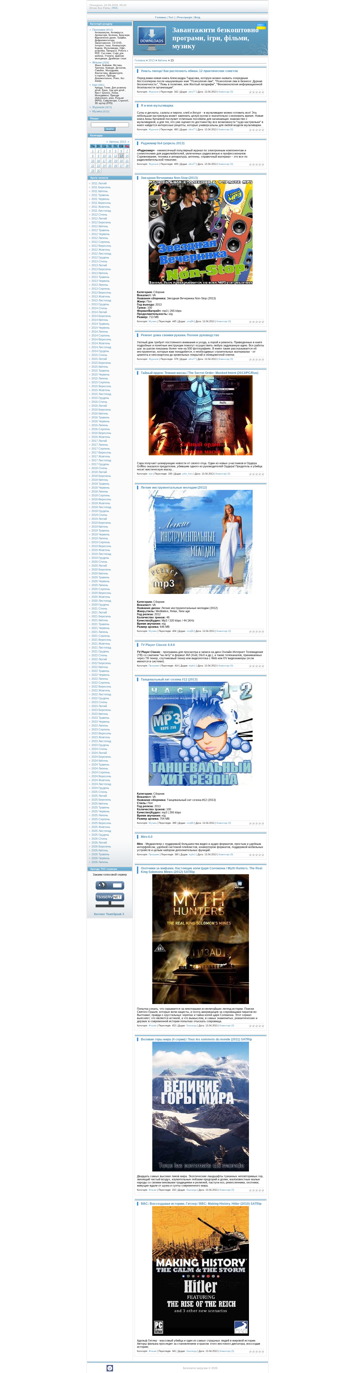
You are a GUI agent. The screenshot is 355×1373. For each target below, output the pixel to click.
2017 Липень (99, 444)
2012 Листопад (101, 253)
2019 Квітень (99, 526)
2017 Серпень (100, 448)
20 (121, 160)
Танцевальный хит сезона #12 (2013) (169, 679)
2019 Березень (101, 522)
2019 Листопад (101, 553)
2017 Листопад (101, 460)
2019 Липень (99, 538)
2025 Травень (100, 807)
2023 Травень (100, 717)
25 (109, 165)
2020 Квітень (99, 573)
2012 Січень (99, 214)
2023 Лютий (99, 706)
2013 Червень (100, 280)
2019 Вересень (101, 546)
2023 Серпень (100, 729)
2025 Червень (100, 811)
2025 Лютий (99, 795)
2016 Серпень (100, 429)
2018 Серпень (100, 495)
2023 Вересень (101, 733)
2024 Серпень (100, 772)
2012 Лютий (99, 218)
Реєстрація (184, 17)
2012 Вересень (101, 245)
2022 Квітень (99, 667)
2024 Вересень (101, 776)
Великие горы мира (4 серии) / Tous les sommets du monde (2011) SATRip (196, 1039)
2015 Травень (100, 370)
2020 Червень (100, 581)
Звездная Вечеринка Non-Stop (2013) (169, 178)
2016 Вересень (101, 433)
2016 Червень (100, 421)
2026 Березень (101, 846)
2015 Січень (99, 355)
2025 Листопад (101, 830)
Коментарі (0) (226, 91)
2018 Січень (99, 468)
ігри (94, 84)
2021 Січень (99, 608)
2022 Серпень (100, 682)
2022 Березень (101, 663)
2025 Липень (99, 815)
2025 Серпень (100, 819)
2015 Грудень (100, 397)
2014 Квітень (99, 319)
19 (115, 160)
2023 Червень (100, 721)
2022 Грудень (100, 698)
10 (104, 155)
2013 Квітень (99, 273)
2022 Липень (99, 678)
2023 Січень (99, 702)
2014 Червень (100, 327)
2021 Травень (100, 624)
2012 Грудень (100, 257)
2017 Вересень (101, 452)
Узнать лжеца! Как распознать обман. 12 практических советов (189, 71)
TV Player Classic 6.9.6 (158, 645)
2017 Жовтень (100, 456)
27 (121, 165)
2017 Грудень (100, 464)
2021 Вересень (101, 639)
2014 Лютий (99, 312)
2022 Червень (100, 674)
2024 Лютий (99, 752)
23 (98, 165)
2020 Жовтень (100, 596)
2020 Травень (100, 577)
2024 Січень (99, 748)
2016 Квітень (99, 413)
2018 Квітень (99, 479)
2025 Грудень (100, 834)
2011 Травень (100, 195)
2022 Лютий (99, 659)
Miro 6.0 (147, 837)
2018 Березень (101, 475)
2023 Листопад (101, 741)
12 (115, 155)
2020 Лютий (99, 565)
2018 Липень (99, 491)
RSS (115, 8)
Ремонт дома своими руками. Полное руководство (180, 335)
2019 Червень (100, 534)
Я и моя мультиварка (157, 105)
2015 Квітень (99, 366)
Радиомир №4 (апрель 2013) (163, 143)
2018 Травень (100, 483)
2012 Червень (100, 234)
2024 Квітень (99, 760)
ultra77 (192, 91)
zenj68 (190, 321)
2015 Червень (100, 374)
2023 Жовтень (100, 737)
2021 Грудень (100, 651)
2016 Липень (99, 425)
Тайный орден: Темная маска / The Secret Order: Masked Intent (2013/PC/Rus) (199, 373)
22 (92, 165)
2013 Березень (101, 269)
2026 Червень (100, 858)
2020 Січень (99, 561)
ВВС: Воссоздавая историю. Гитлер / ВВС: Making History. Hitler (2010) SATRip (201, 1204)
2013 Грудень (100, 304)
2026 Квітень (99, 850)
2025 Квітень (99, 803)
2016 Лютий (99, 405)
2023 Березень (101, 709)
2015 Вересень (101, 386)
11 (109, 155)
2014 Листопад (101, 347)
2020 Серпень (100, 589)
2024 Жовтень (100, 780)
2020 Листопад (101, 600)
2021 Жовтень (100, 643)
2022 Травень (100, 670)
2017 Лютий (99, 440)
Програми (98, 29)
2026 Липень (99, 862)
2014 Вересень (101, 339)
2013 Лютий (99, 265)
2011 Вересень (101, 202)
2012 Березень (101, 222)
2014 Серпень (100, 335)
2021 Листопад (101, 647)
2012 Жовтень (100, 249)
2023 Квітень (99, 713)
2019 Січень (99, 514)
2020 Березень (101, 569)
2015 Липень (99, 378)
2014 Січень (99, 308)
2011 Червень (100, 198)
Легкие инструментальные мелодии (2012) (174, 487)
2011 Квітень (99, 191)
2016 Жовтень (100, 436)
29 (92, 170)
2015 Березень (101, 362)
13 (121, 155)
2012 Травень (100, 230)
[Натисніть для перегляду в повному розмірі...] (201, 283)
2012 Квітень (99, 226)
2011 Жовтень (100, 206)
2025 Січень (99, 791)
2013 (151, 60)
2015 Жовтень (100, 390)
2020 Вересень (101, 592)
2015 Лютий (99, 358)
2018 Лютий (99, 472)
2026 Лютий (99, 842)
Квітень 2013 (117, 141)
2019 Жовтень (100, 550)
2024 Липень (99, 768)
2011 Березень (101, 187)
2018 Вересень (101, 499)
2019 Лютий (99, 518)
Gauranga (191, 1025)
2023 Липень (99, 725)
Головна (160, 17)
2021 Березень (101, 616)
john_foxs (187, 473)
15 (92, 160)
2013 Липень (99, 284)
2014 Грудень (100, 351)
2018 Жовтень (100, 503)
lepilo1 (192, 665)
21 (127, 160)
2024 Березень (101, 756)
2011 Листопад (101, 210)
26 (115, 165)
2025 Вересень (101, 823)
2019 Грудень (100, 557)
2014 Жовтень (100, 343)
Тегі (170, 17)
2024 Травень (100, 764)
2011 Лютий (99, 183)
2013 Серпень (100, 288)
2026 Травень (100, 854)
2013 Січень (99, 261)
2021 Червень (100, 628)
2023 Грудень (100, 745)
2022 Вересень (101, 686)
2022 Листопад (101, 694)
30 (98, 170)
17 (104, 160)
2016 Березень (101, 409)
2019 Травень (100, 530)
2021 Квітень (99, 620)
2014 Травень (100, 323)
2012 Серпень (100, 241)
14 (127, 155)
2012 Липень (99, 237)
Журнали (98, 107)
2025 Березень (101, 799)
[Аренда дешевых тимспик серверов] (110, 908)
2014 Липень (99, 331)
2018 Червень (100, 487)
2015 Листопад (101, 394)
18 (109, 160)
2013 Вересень (101, 292)
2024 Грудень (100, 787)
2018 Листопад (101, 507)
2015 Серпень (100, 382)
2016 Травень (100, 417)
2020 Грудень (100, 604)
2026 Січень (99, 838)
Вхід (197, 17)
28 (127, 165)
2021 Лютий (99, 612)
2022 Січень (99, 655)
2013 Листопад (101, 300)
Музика (97, 111)
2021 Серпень (100, 635)
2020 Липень (99, 585)
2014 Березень (101, 316)
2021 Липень (99, 631)
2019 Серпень (100, 542)
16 (98, 160)
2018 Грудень (100, 511)
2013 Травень (100, 277)
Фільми (97, 62)
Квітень (162, 60)
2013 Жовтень (100, 296)
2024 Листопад (101, 784)
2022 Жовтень (100, 690)
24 (104, 165)
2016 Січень (99, 401)
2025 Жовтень (100, 826)
